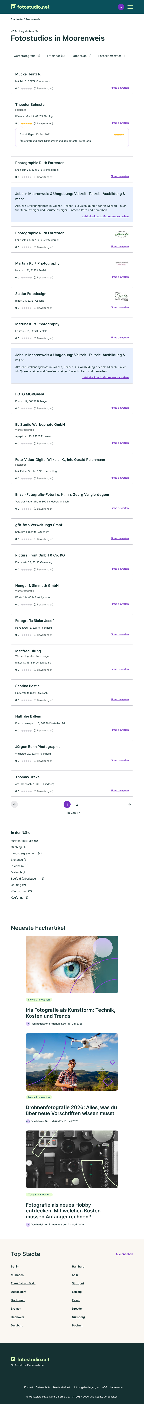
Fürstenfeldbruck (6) (24, 840)
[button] (121, 7)
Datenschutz (43, 1387)
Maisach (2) (19, 872)
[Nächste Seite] (129, 804)
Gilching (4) (19, 847)
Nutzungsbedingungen (86, 1387)
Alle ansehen (124, 1254)
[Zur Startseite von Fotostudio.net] (30, 6)
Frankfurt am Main (23, 1283)
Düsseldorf (18, 1291)
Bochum (77, 1325)
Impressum (116, 1387)
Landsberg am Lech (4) (26, 853)
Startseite (16, 19)
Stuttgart (78, 1283)
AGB (104, 1387)
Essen (76, 1300)
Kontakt (28, 1387)
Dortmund (18, 1300)
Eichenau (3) (19, 859)
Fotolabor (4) (56, 56)
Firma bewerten (120, 87)
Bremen (16, 1308)
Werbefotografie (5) (27, 56)
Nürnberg (78, 1317)
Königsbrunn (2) (21, 891)
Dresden (77, 1308)
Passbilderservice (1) (112, 56)
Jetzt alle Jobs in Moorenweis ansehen (105, 216)
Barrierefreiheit (61, 1387)
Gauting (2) (18, 885)
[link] (72, 81)
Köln (75, 1275)
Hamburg (78, 1266)
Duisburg (17, 1325)
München (17, 1275)
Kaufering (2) (19, 897)
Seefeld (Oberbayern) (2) (27, 878)
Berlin (15, 1266)
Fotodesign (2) (81, 56)
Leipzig (77, 1291)
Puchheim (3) (19, 866)
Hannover (17, 1317)
